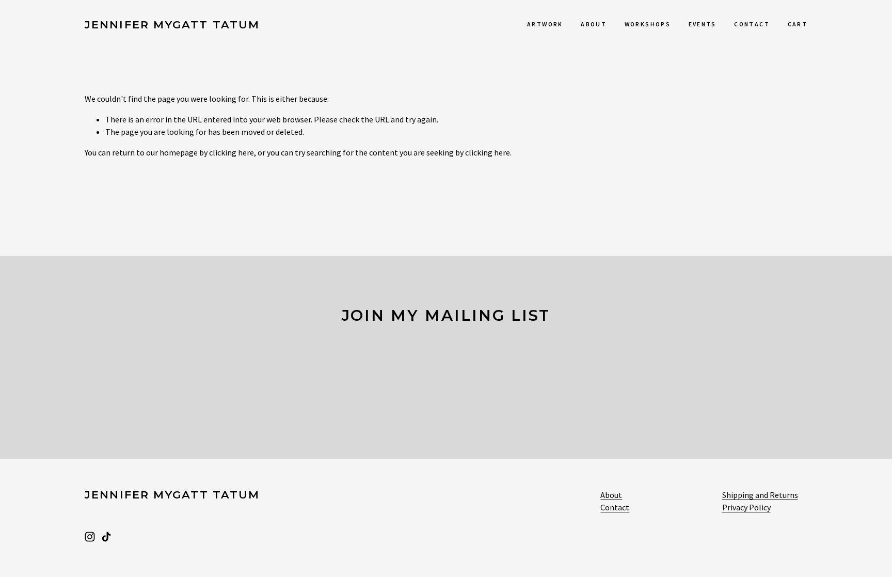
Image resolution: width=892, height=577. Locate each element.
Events (702, 24)
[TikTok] (106, 537)
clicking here (231, 152)
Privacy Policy (746, 507)
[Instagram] (90, 537)
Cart (797, 24)
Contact (752, 24)
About (594, 24)
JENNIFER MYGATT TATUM (172, 24)
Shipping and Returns (760, 495)
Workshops (648, 24)
